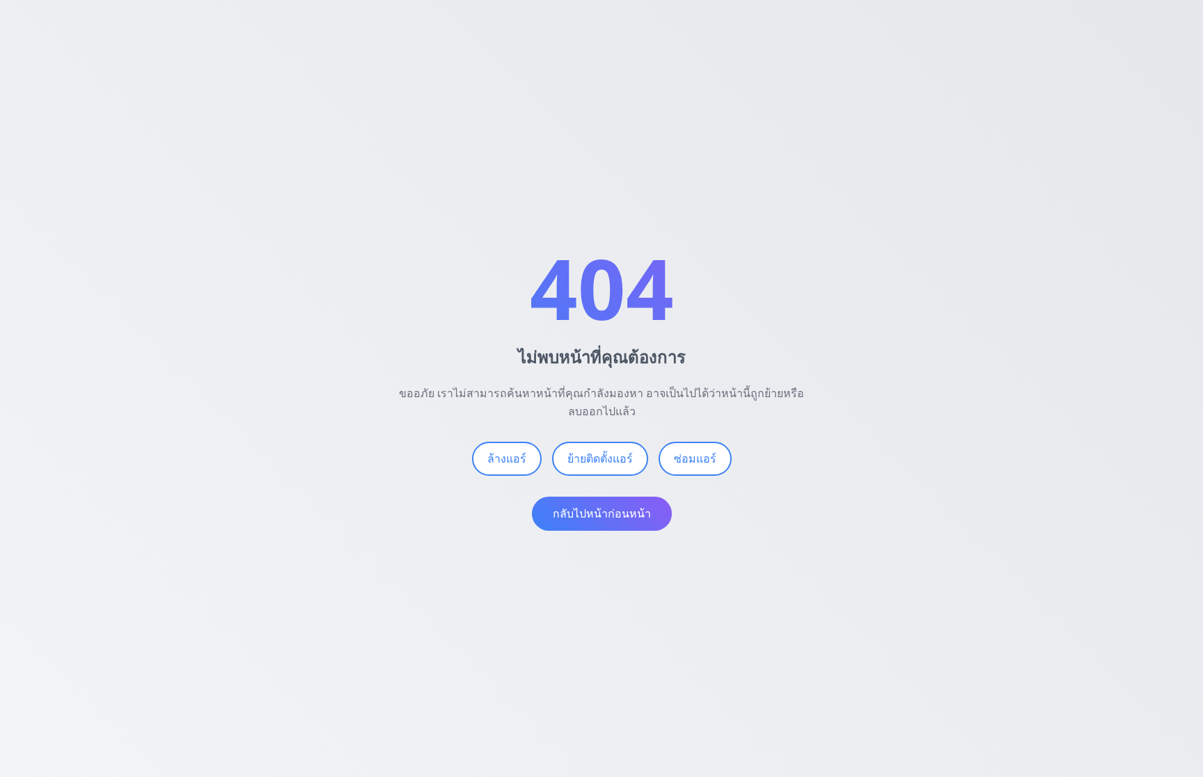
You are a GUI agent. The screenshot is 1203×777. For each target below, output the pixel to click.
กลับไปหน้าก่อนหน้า (602, 513)
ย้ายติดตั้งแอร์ (600, 458)
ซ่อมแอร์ (695, 458)
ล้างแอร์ (506, 458)
